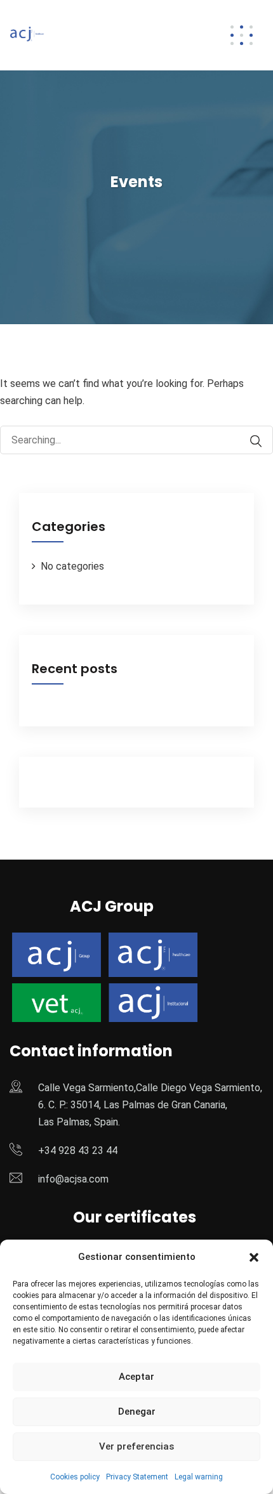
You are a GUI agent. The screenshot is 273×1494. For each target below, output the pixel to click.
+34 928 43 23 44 (77, 1150)
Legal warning (199, 1476)
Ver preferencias (136, 1446)
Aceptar (136, 1376)
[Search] (249, 441)
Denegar (137, 1411)
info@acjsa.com (73, 1179)
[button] (254, 1257)
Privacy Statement (137, 1476)
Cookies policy (75, 1476)
